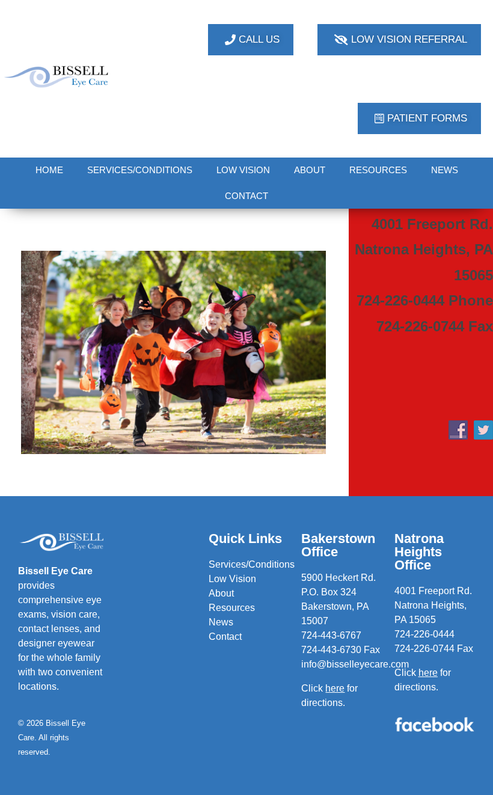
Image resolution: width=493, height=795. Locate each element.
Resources (232, 608)
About (221, 593)
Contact (225, 636)
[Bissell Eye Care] (57, 76)
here (428, 673)
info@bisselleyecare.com (355, 664)
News (221, 622)
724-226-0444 (424, 634)
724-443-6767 (331, 635)
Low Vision (232, 579)
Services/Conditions (252, 564)
